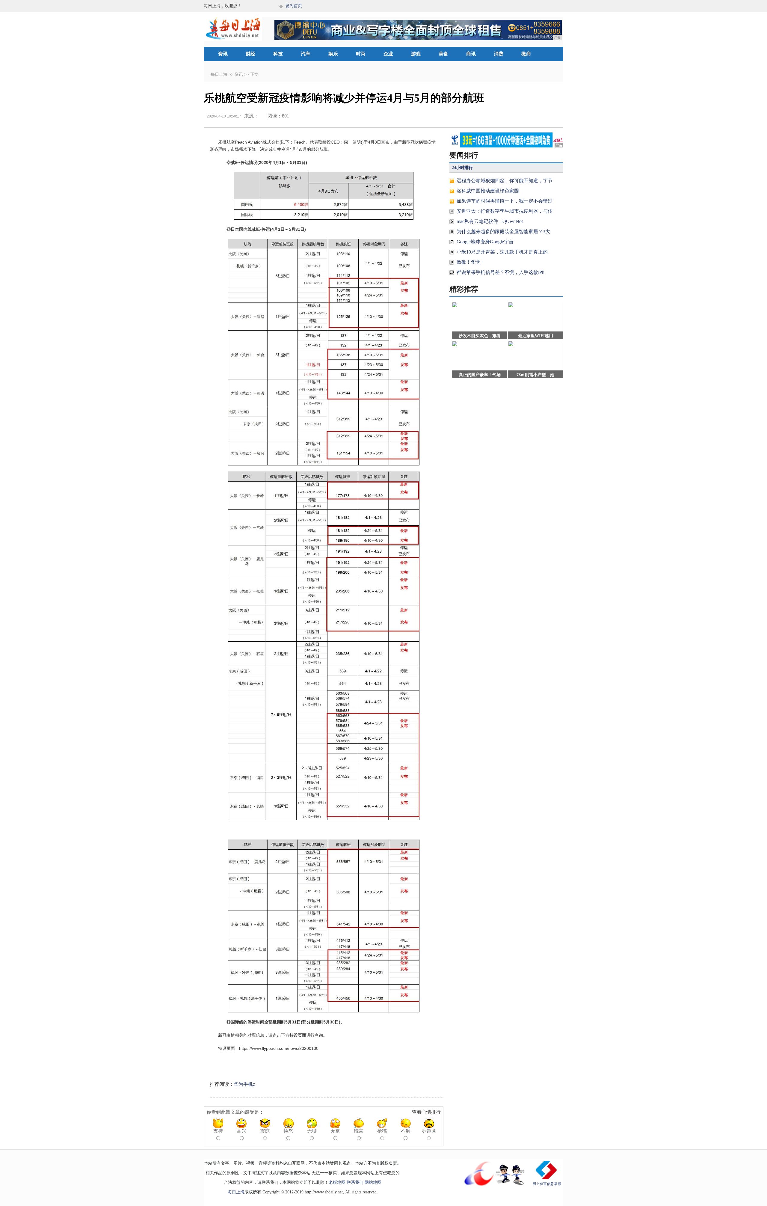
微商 (526, 53)
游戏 (416, 53)
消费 (498, 53)
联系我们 (355, 1182)
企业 (388, 53)
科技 (278, 53)
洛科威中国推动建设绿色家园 (488, 190)
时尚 (361, 53)
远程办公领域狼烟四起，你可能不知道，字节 (504, 180)
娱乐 (333, 53)
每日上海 (219, 74)
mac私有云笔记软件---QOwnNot (490, 221)
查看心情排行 (426, 1112)
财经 (250, 53)
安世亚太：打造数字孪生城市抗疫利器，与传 (504, 211)
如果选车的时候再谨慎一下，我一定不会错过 (504, 200)
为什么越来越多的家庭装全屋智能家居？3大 (503, 231)
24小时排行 (462, 167)
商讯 (471, 53)
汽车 (305, 53)
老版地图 (337, 1182)
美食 (443, 53)
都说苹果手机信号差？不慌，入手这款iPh (500, 272)
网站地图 (373, 1182)
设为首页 (293, 6)
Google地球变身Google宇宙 (485, 241)
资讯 (223, 53)
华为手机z (244, 1084)
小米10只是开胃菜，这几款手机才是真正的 (502, 251)
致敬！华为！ (471, 262)
